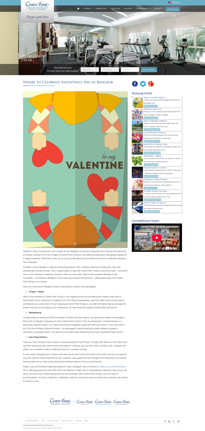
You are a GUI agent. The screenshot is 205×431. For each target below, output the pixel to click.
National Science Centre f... (156, 168)
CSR (42, 420)
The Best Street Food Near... (156, 191)
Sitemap (79, 420)
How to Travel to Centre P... (156, 203)
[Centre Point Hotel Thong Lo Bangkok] (37, 4)
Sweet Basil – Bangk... (153, 156)
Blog (86, 420)
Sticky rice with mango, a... (155, 98)
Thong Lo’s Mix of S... (153, 109)
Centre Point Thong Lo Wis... (156, 144)
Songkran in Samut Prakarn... (156, 179)
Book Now (149, 70)
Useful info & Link (67, 420)
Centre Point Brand (31, 420)
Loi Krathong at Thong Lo (155, 133)
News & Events (53, 420)
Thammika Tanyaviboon (48, 86)
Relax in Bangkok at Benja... (156, 121)
